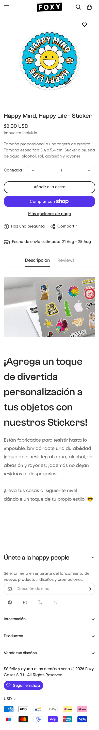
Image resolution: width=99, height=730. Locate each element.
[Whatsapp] (56, 602)
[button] (89, 7)
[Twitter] (40, 602)
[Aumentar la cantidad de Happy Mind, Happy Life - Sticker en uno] (89, 170)
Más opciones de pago (49, 214)
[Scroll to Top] (90, 703)
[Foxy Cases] (49, 7)
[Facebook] (10, 602)
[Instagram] (25, 602)
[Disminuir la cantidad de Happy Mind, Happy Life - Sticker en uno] (33, 170)
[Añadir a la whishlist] (84, 24)
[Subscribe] (89, 589)
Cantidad (13, 170)
